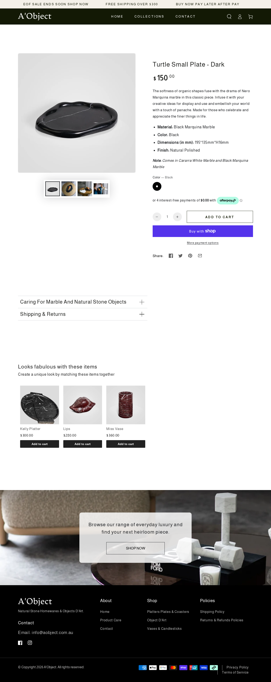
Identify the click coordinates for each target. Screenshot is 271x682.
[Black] (157, 186)
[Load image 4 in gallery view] (101, 188)
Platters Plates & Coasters (168, 612)
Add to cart (219, 217)
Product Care (110, 620)
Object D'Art (156, 620)
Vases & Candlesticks (164, 628)
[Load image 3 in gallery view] (84, 188)
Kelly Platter (30, 429)
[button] (229, 16)
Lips (66, 429)
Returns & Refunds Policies (221, 620)
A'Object (50, 667)
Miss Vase (114, 429)
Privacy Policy (238, 667)
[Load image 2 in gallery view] (68, 188)
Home (105, 612)
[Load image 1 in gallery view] (52, 188)
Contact (106, 628)
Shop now (135, 548)
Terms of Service (235, 672)
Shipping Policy (212, 612)
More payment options (203, 242)
